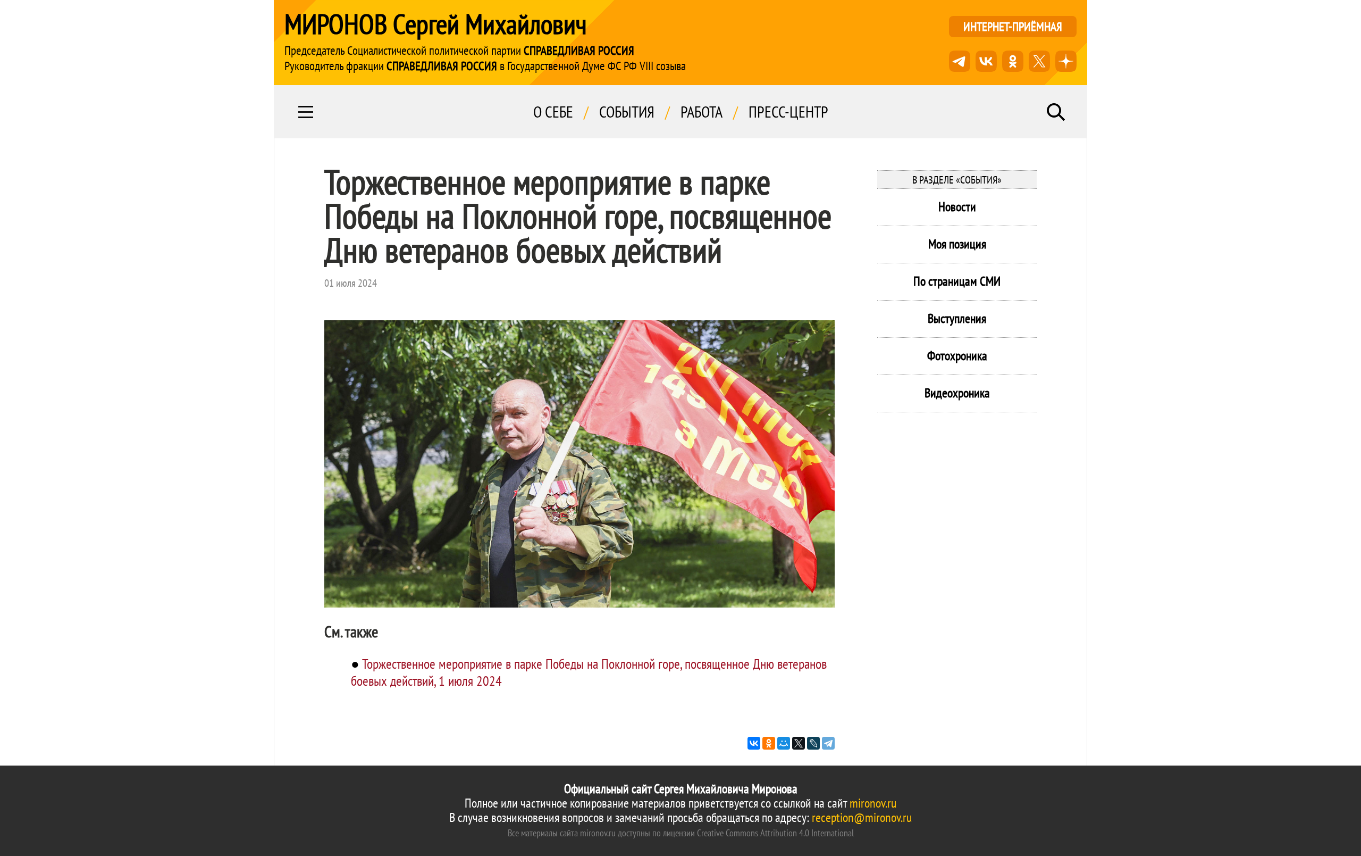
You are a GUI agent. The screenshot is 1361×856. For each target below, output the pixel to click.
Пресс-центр (788, 112)
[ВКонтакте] (753, 743)
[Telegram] (828, 743)
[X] (798, 743)
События (626, 112)
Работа (701, 112)
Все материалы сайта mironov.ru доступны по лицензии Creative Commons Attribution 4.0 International (681, 833)
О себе (553, 112)
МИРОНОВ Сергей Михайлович (435, 24)
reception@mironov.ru (862, 817)
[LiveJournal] (813, 743)
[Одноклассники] (768, 743)
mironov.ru (873, 803)
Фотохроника (957, 355)
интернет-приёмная (1012, 26)
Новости (957, 206)
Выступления (957, 318)
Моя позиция (957, 244)
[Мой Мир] (783, 743)
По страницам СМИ (957, 281)
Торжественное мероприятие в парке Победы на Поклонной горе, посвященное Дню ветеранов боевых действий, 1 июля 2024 (589, 672)
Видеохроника (957, 393)
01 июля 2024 (350, 283)
